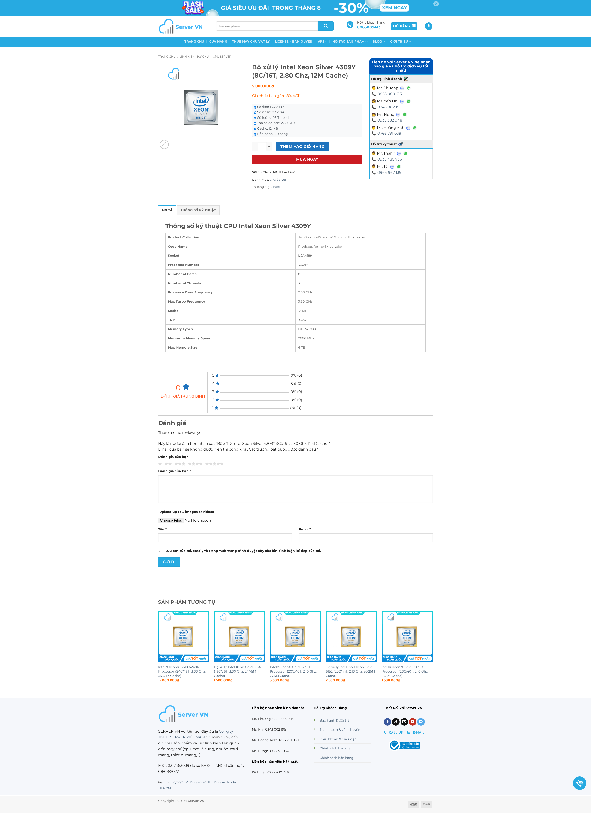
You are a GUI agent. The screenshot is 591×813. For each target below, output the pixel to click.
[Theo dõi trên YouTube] (412, 722)
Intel (276, 187)
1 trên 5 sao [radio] (159, 464)
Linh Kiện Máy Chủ (194, 56)
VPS (321, 41)
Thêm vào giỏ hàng (302, 146)
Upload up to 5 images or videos (186, 512)
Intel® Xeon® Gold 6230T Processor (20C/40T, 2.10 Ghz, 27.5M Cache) (293, 671)
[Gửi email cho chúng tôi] (404, 722)
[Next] (432, 650)
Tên (162, 529)
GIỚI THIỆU (399, 41)
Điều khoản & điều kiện (338, 739)
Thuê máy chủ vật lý (251, 41)
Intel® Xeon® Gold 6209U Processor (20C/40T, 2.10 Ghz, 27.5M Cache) (405, 671)
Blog (377, 41)
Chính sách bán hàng (336, 758)
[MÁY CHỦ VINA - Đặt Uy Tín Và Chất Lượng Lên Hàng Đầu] (181, 26)
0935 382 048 (389, 120)
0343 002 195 (389, 107)
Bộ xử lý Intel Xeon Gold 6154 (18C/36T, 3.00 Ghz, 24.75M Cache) (237, 671)
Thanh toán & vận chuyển (340, 730)
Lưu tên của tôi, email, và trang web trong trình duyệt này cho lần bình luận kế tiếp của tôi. (243, 551)
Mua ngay (307, 159)
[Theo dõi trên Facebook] (387, 722)
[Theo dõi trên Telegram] (421, 722)
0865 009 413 (389, 94)
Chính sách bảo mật (336, 748)
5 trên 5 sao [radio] (214, 464)
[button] (404, 26)
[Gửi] (326, 26)
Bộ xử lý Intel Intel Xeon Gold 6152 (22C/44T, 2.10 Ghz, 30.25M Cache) (350, 671)
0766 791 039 (389, 133)
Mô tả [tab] (167, 210)
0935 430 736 (389, 159)
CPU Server (222, 56)
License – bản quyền (294, 41)
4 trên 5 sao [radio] (195, 464)
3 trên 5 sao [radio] (179, 464)
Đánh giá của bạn (173, 457)
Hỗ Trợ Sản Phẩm (348, 41)
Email (305, 529)
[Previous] (158, 650)
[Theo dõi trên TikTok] (396, 722)
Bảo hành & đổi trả (335, 720)
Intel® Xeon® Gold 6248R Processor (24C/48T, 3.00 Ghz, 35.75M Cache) (182, 671)
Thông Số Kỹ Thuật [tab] (198, 210)
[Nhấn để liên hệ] (579, 783)
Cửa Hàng (218, 41)
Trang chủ (194, 41)
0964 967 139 (389, 172)
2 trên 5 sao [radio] (167, 464)
